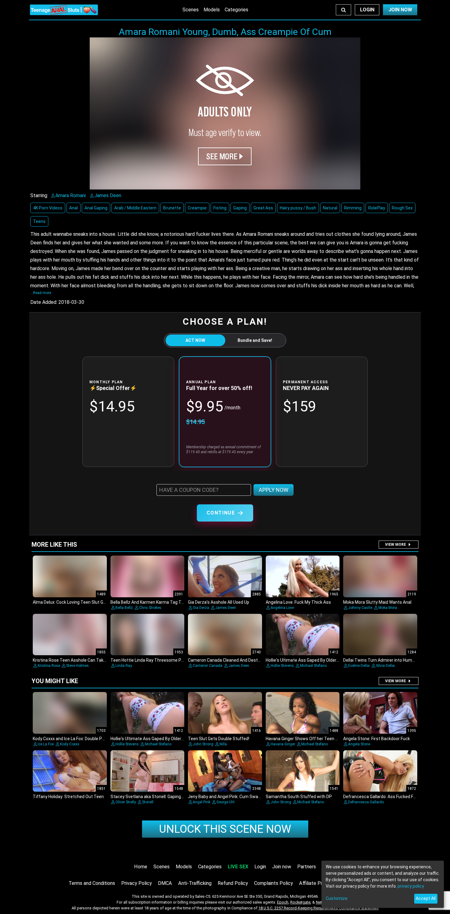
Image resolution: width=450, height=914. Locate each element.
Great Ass (263, 207)
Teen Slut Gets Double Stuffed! (218, 738)
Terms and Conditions (92, 883)
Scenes (190, 10)
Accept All (426, 898)
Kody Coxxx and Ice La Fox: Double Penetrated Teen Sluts (88, 738)
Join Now (400, 10)
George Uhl (225, 802)
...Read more (40, 293)
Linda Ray (123, 666)
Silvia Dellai (385, 666)
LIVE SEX (238, 867)
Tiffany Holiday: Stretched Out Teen (68, 796)
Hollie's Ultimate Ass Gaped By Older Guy (305, 660)
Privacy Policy (136, 883)
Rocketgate (300, 902)
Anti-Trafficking (195, 883)
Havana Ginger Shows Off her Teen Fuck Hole (310, 738)
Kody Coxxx (69, 744)
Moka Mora (387, 608)
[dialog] (382, 884)
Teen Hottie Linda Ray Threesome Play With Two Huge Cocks (171, 660)
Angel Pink (201, 802)
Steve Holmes (77, 666)
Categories (236, 10)
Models (212, 10)
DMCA (165, 883)
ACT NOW (195, 340)
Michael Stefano (313, 666)
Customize (336, 898)
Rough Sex (402, 207)
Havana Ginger (283, 744)
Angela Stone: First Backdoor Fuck (376, 738)
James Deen (225, 608)
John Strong (203, 744)
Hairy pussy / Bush (298, 207)
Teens (39, 221)
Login (367, 10)
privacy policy (411, 886)
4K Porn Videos (47, 207)
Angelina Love (282, 608)
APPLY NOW (273, 490)
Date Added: (43, 302)
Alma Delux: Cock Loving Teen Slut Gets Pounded (80, 602)
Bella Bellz (124, 608)
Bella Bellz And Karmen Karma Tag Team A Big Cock (161, 602)
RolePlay (376, 207)
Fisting (220, 207)
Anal (73, 207)
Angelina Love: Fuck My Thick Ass (298, 602)
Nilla (223, 744)
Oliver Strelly (125, 802)
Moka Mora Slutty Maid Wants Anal (377, 602)
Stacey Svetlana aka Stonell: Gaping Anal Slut (155, 796)
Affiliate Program (317, 883)
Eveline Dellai (359, 666)
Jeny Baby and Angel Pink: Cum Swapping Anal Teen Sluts (244, 796)
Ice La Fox (46, 744)
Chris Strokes (150, 608)
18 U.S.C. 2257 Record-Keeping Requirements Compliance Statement (318, 908)
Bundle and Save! (255, 340)
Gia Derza (201, 608)
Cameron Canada (207, 666)
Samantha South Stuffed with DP (299, 796)
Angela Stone (359, 744)
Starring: (39, 195)
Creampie (197, 207)
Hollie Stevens (282, 666)
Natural (330, 207)
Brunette (172, 207)
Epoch (282, 902)
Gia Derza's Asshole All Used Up (218, 602)
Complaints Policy (273, 883)
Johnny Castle (360, 608)
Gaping (240, 207)
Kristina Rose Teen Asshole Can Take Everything (80, 660)
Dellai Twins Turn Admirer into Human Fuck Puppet (392, 660)
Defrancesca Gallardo (366, 802)
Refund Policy (233, 883)
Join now (281, 867)
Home (140, 867)
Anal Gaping (95, 207)
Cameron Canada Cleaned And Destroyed (228, 660)
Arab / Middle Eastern (135, 207)
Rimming (353, 207)
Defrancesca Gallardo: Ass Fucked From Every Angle (394, 796)
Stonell (147, 802)
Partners (306, 867)
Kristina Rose (49, 666)
